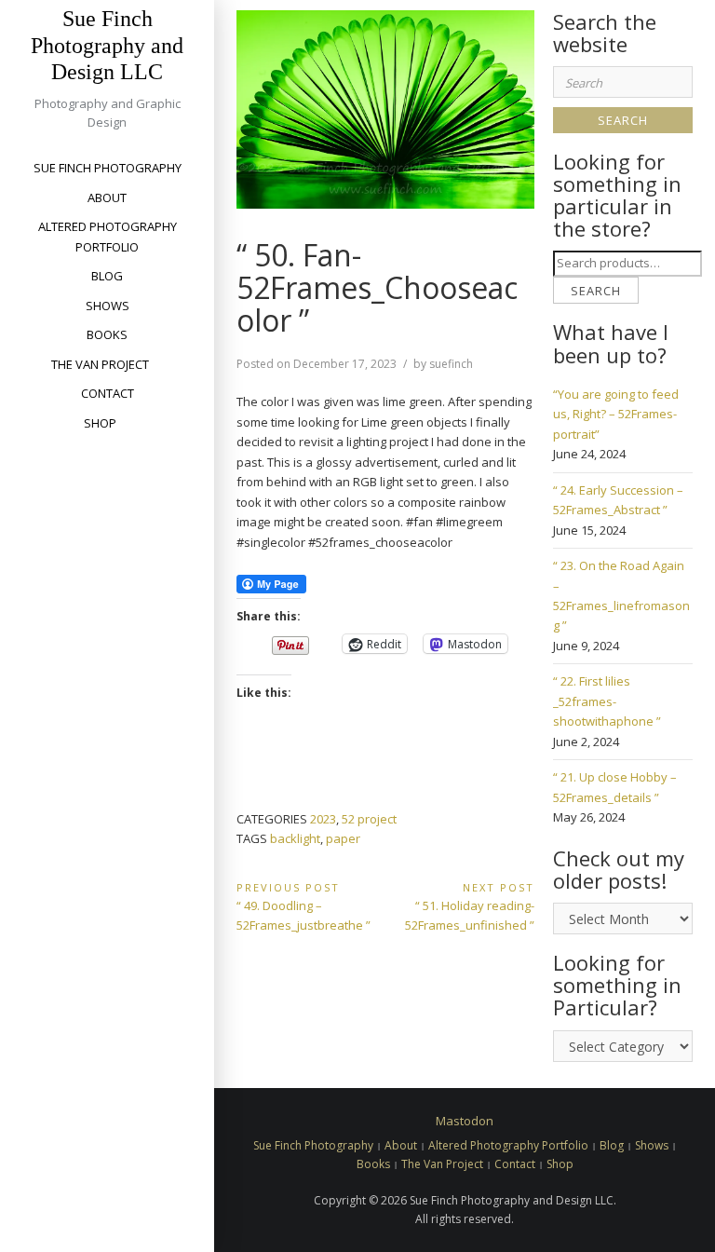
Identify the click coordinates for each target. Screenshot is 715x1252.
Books (107, 334)
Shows (107, 305)
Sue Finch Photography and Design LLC (107, 46)
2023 (323, 818)
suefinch (451, 364)
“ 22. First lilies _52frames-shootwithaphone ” (607, 701)
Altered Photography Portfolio (107, 236)
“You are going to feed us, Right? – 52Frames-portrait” (616, 414)
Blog (107, 275)
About (107, 197)
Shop (100, 423)
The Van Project (100, 364)
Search (596, 290)
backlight (295, 838)
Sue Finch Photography (108, 167)
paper (343, 838)
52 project (369, 818)
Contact (107, 393)
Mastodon (464, 1120)
